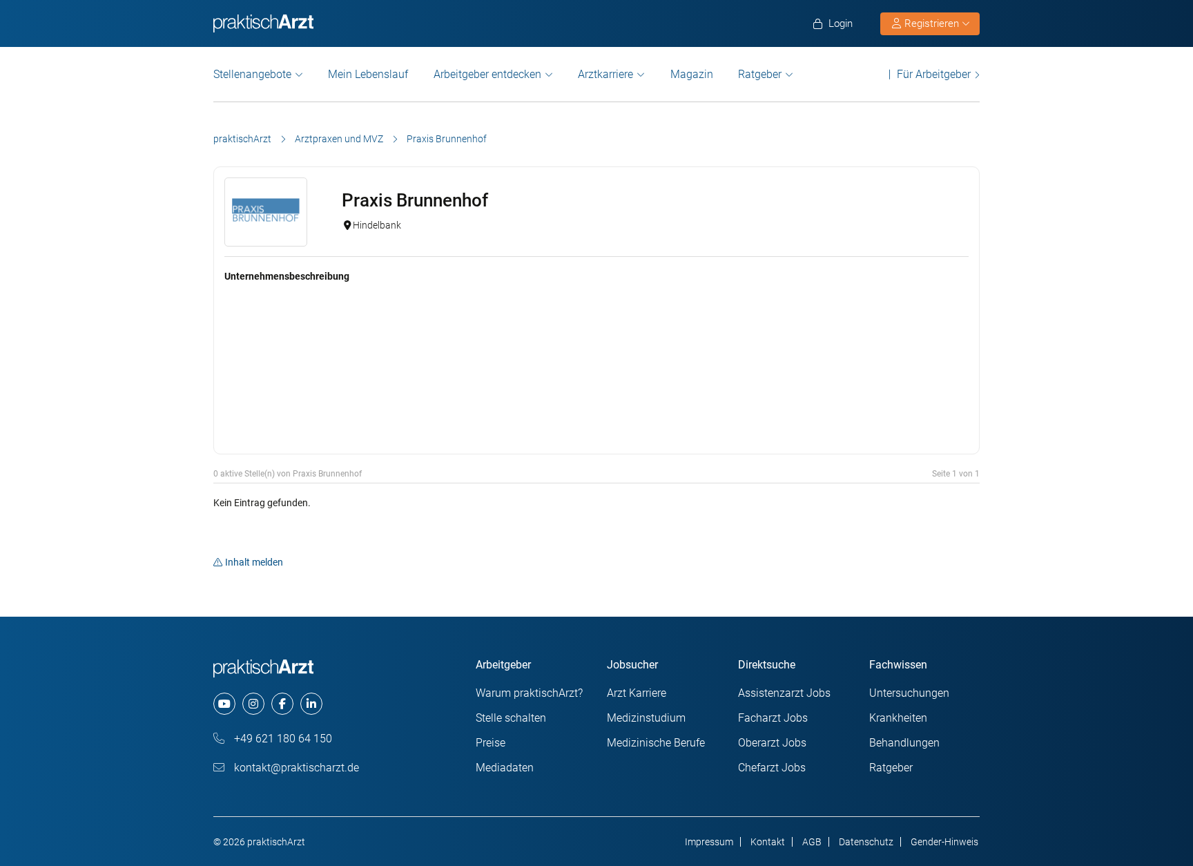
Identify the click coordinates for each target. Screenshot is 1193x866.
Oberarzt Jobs (772, 742)
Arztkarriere (605, 74)
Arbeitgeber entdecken (487, 74)
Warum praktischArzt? (529, 693)
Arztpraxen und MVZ (339, 138)
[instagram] (253, 704)
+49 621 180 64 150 (281, 738)
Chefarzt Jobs (772, 767)
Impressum (709, 841)
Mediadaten (505, 767)
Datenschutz (866, 841)
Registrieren (932, 23)
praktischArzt (242, 138)
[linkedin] (311, 704)
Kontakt (767, 841)
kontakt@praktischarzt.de (295, 767)
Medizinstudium (646, 717)
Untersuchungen (909, 693)
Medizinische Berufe (656, 742)
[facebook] (282, 704)
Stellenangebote (252, 74)
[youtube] (224, 704)
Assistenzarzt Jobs (784, 693)
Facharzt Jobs (773, 717)
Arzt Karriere (636, 693)
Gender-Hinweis (944, 841)
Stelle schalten (511, 717)
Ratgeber (760, 74)
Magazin (691, 74)
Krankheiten (898, 717)
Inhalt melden (254, 562)
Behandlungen (904, 742)
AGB (812, 841)
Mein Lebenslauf (368, 74)
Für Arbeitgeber (934, 74)
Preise (490, 742)
